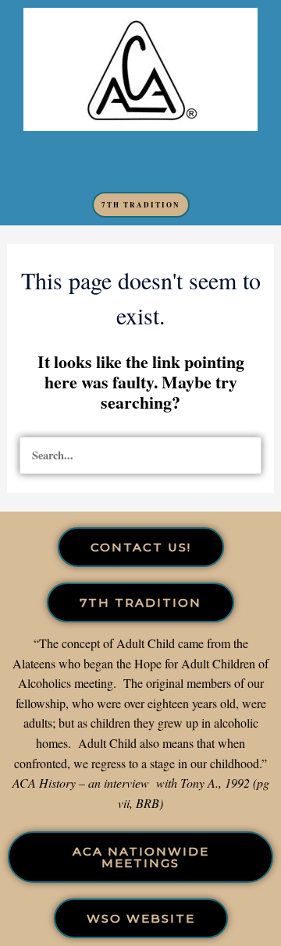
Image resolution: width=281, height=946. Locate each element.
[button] (140, 161)
